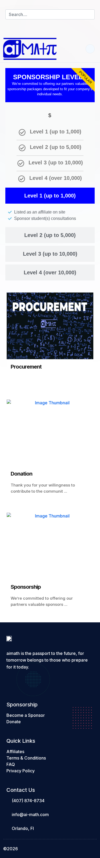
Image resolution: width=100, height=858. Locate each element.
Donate (13, 721)
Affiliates (15, 751)
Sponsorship (26, 587)
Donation (21, 473)
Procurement (26, 366)
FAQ (10, 764)
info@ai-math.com (30, 814)
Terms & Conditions (26, 758)
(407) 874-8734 (28, 800)
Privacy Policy (20, 770)
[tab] (50, 196)
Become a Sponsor (25, 715)
